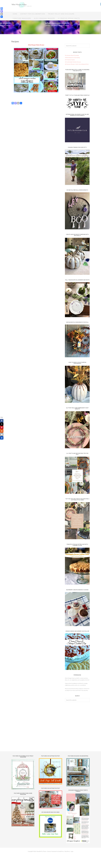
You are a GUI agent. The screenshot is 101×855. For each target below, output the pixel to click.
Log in (72, 851)
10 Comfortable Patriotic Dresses (73, 62)
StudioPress (61, 851)
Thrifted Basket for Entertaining (72, 57)
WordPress (67, 851)
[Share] (1, 16)
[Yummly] (1, 431)
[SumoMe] (1, 438)
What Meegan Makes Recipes (36, 45)
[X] (1, 424)
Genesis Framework (52, 851)
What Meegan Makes (22, 6)
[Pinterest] (1, 427)
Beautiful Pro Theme (41, 851)
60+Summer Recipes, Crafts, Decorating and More (77, 64)
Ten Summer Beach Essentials (72, 55)
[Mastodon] (1, 11)
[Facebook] (1, 8)
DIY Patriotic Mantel (70, 59)
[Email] (1, 14)
